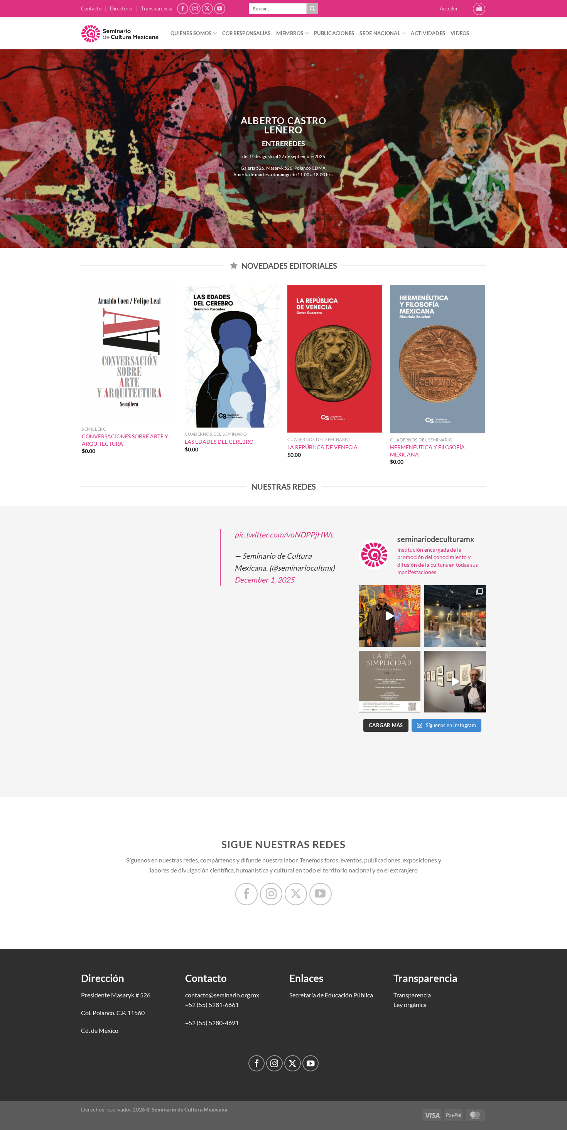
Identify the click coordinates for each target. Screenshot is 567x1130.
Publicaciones (334, 33)
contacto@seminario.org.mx (222, 995)
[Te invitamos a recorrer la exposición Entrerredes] (389, 616)
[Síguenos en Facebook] (182, 8)
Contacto (91, 8)
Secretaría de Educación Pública (331, 995)
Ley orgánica (410, 1004)
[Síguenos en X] (207, 8)
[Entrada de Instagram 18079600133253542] (455, 681)
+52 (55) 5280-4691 (212, 1022)
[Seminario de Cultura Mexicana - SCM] (120, 33)
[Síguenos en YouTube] (219, 8)
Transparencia (156, 8)
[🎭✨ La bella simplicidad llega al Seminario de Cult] (389, 681)
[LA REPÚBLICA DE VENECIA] (335, 359)
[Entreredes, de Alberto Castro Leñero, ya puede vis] (455, 616)
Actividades (428, 33)
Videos (460, 33)
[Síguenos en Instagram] (195, 8)
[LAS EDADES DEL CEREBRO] (232, 356)
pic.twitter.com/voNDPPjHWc (284, 534)
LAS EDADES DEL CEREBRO (219, 441)
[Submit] (312, 9)
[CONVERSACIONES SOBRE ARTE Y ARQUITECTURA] (129, 354)
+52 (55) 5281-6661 (212, 1004)
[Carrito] (479, 9)
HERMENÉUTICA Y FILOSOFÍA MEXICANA (427, 451)
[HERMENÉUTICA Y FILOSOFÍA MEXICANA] (437, 359)
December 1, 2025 (264, 579)
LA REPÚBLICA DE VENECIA (322, 447)
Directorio (121, 8)
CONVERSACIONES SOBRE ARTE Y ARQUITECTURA (125, 440)
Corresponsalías (246, 33)
